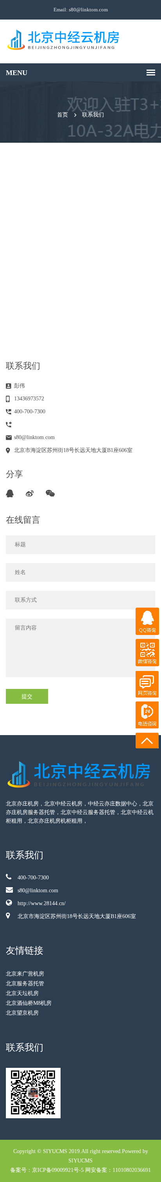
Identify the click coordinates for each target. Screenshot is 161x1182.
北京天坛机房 (22, 993)
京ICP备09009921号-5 (58, 1170)
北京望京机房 (22, 1013)
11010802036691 (132, 1170)
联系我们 (93, 115)
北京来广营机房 (25, 974)
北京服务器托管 (25, 983)
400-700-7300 (33, 878)
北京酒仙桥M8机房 (29, 1003)
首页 (62, 115)
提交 (26, 696)
